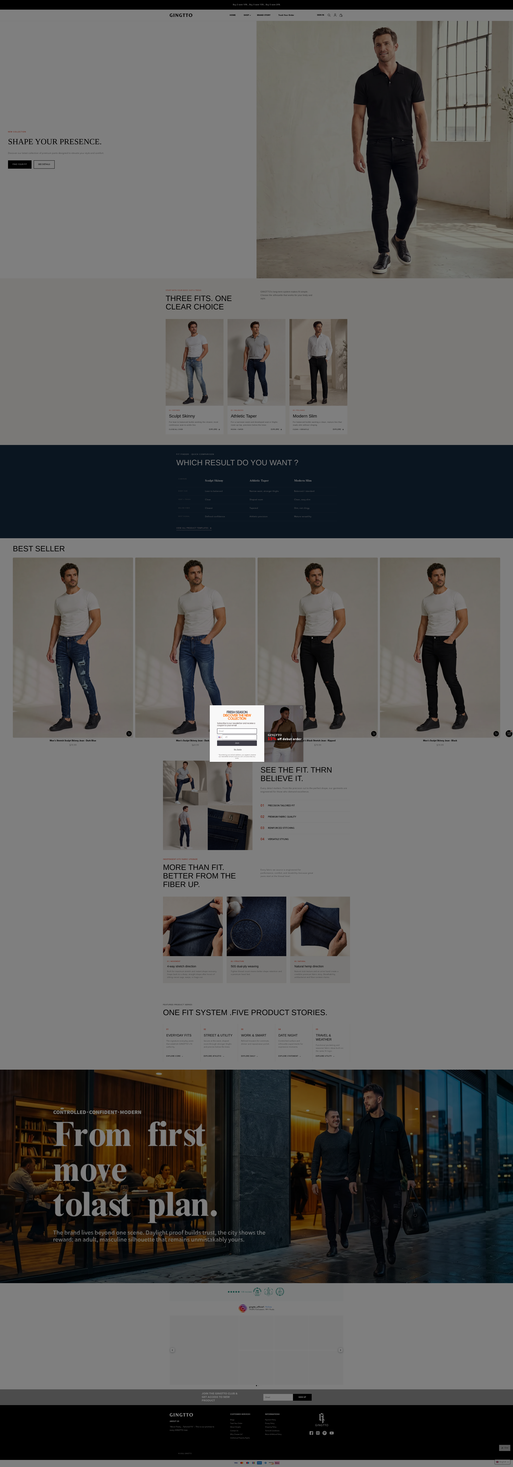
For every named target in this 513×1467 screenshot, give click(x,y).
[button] (219, 737)
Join (237, 743)
